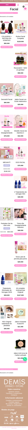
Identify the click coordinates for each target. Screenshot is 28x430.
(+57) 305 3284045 (23, 0)
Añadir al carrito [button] (7, 46)
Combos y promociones (14, 400)
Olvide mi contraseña (14, 405)
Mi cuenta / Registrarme (14, 404)
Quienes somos (14, 391)
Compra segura (14, 402)
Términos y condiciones (14, 393)
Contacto (14, 395)
